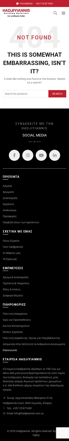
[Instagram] (27, 155)
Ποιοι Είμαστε (11, 240)
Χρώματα (8, 191)
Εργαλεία (8, 204)
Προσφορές (10, 216)
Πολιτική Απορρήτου (15, 313)
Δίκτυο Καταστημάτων (16, 325)
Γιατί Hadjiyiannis (13, 246)
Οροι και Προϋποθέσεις (17, 319)
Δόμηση (7, 185)
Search (57, 93)
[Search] (55, 13)
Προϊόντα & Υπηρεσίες (16, 283)
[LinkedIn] (54, 155)
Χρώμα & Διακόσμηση (15, 277)
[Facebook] (14, 155)
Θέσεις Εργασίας (13, 331)
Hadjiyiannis (23, 431)
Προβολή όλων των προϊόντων (21, 222)
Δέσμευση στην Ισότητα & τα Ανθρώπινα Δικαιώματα (34, 344)
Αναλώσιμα (9, 210)
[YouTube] (41, 155)
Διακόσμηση (10, 198)
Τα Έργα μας (10, 259)
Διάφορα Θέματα (13, 295)
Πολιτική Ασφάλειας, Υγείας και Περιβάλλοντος (31, 338)
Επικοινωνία (10, 350)
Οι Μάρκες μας (12, 252)
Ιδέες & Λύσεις (12, 289)
